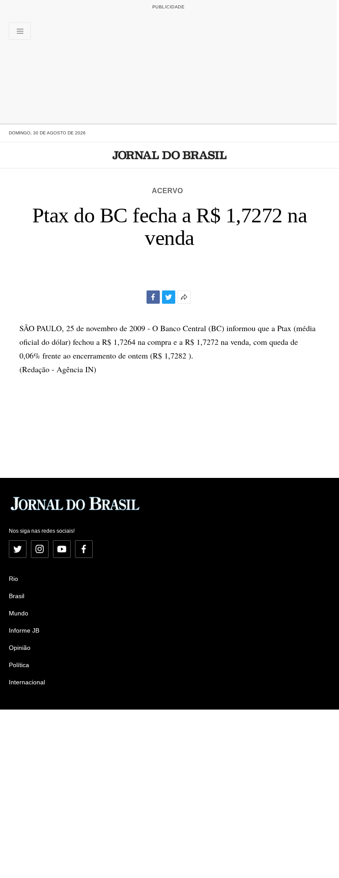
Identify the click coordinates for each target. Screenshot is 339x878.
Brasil (16, 595)
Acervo (167, 191)
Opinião (19, 647)
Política (19, 664)
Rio (13, 578)
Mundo (18, 613)
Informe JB (24, 630)
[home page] (169, 155)
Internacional (27, 682)
